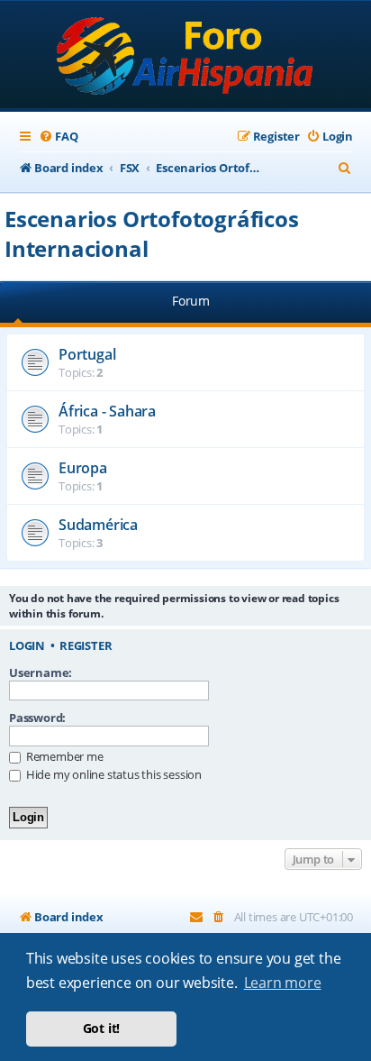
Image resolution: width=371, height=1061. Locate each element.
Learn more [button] (282, 982)
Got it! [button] (102, 1028)
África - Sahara (107, 411)
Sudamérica (98, 525)
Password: (37, 717)
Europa (83, 468)
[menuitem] (58, 136)
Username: (40, 672)
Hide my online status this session (112, 774)
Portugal (87, 354)
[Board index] (186, 56)
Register (85, 646)
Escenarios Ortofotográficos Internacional (152, 233)
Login (27, 646)
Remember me (63, 756)
